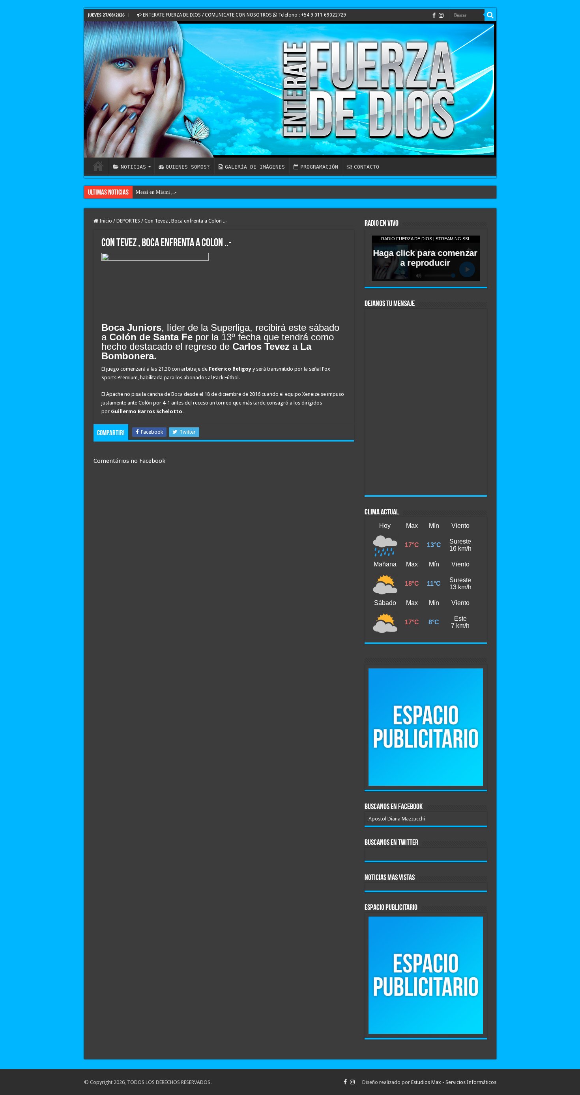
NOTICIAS (133, 167)
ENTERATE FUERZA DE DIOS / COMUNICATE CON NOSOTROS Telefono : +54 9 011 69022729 (244, 15)
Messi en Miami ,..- (156, 192)
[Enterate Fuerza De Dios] (290, 89)
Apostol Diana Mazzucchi (397, 819)
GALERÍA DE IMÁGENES (255, 167)
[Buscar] (490, 15)
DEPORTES (128, 221)
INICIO (98, 166)
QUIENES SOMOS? (188, 167)
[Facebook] (434, 15)
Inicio (105, 221)
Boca (177, 394)
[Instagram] (441, 15)
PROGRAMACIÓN (319, 167)
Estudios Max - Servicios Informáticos (453, 1082)
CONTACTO (366, 167)
